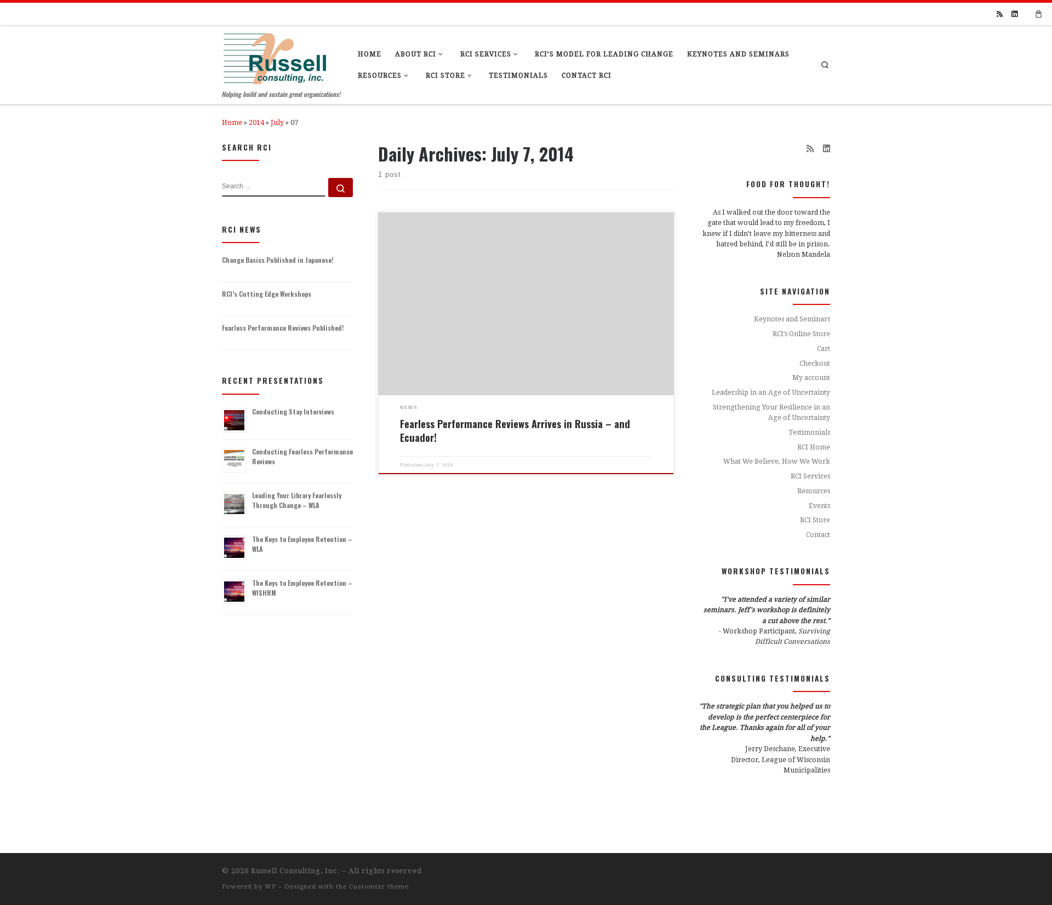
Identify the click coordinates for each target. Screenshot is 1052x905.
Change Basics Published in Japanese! (278, 259)
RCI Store (815, 520)
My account (811, 378)
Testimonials (809, 432)
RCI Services (810, 476)
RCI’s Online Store (801, 334)
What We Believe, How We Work (776, 461)
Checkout (814, 363)
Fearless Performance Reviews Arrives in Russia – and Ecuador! (515, 430)
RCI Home (813, 447)
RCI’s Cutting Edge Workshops (266, 293)
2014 (256, 122)
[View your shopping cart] (1039, 14)
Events (819, 506)
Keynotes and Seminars (792, 319)
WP (270, 886)
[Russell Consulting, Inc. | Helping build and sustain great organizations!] (275, 55)
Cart (823, 349)
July (277, 122)
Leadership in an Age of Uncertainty (771, 392)
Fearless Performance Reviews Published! (283, 327)
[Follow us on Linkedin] (1014, 14)
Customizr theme (379, 886)
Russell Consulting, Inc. (295, 871)
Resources (813, 491)
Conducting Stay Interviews (293, 411)
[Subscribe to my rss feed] (1000, 14)
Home (232, 122)
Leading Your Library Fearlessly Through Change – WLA (296, 500)
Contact (818, 535)
